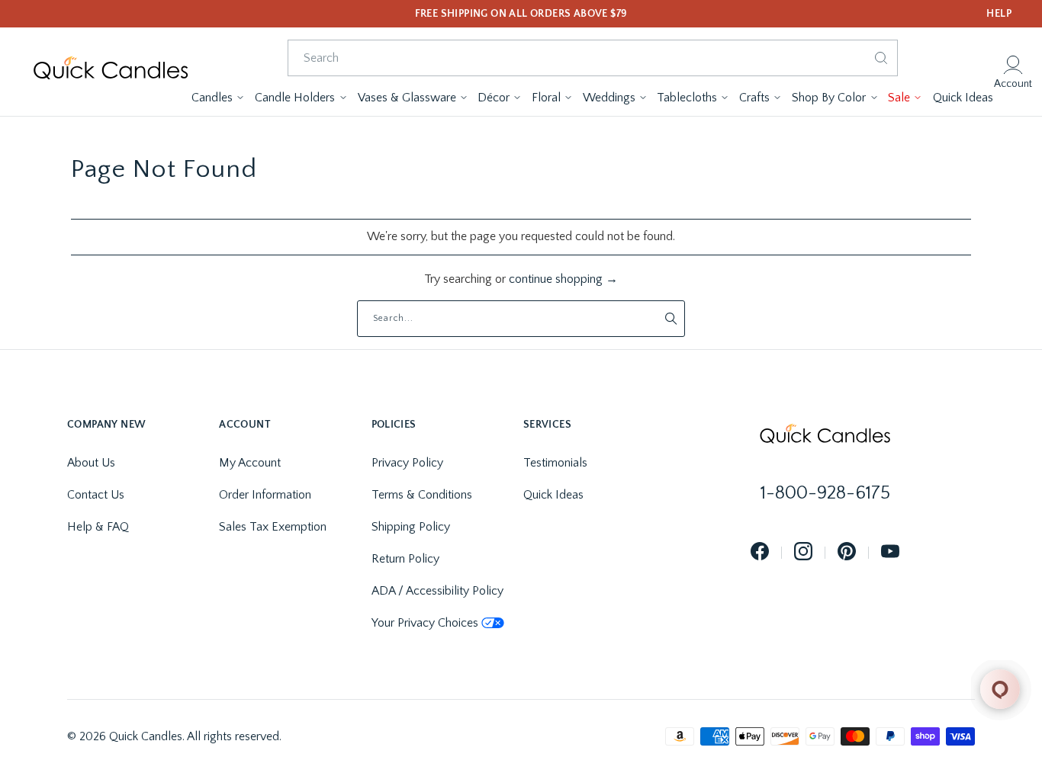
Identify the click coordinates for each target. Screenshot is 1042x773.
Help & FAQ (98, 527)
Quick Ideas (553, 495)
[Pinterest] (847, 552)
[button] (218, 97)
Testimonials (555, 463)
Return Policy (405, 559)
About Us (91, 463)
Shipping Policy (410, 527)
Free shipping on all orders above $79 (521, 14)
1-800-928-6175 (825, 493)
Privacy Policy (407, 463)
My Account (250, 463)
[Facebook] (760, 552)
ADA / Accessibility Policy (437, 591)
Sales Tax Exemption (272, 527)
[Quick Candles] (111, 72)
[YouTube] (890, 552)
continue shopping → (563, 279)
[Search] (881, 58)
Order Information (265, 495)
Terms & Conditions (421, 495)
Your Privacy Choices (424, 623)
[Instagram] (803, 552)
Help (998, 14)
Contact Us (95, 495)
